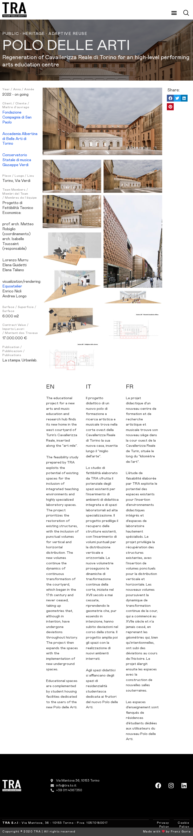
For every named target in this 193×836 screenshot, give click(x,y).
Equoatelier (12, 286)
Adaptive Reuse (67, 34)
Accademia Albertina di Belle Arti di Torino (19, 139)
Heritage (34, 34)
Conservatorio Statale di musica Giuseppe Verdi (16, 160)
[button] (174, 12)
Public (10, 34)
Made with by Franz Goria (167, 831)
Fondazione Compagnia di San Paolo (17, 117)
